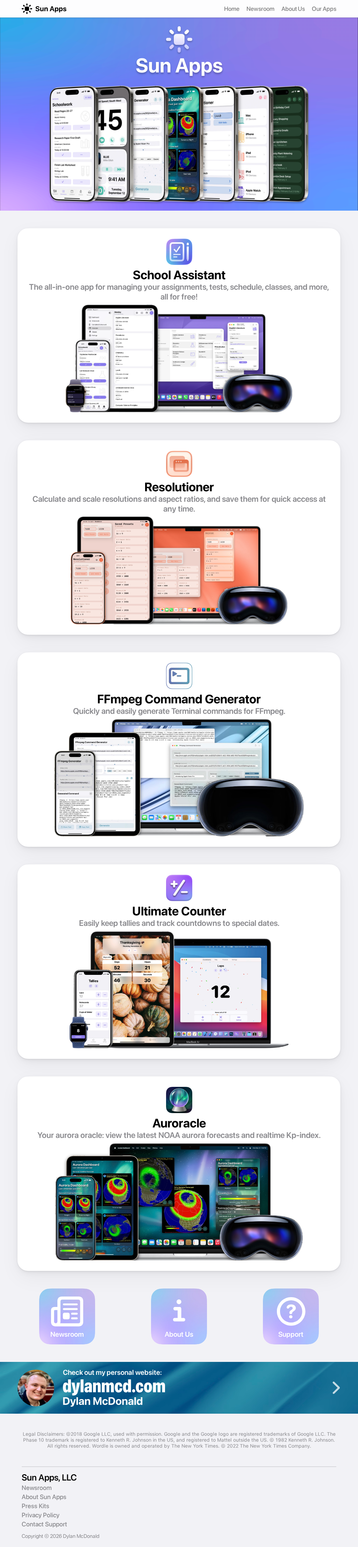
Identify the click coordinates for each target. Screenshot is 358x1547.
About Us (293, 8)
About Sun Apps (44, 1496)
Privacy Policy (40, 1515)
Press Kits (35, 1506)
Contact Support (44, 1524)
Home (231, 8)
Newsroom (260, 8)
